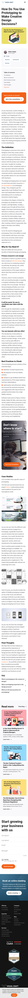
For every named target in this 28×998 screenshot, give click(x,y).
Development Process (19, 922)
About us (16, 907)
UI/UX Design (5, 919)
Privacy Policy (17, 913)
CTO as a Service (6, 936)
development (16, 59)
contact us (5, 662)
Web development (6, 915)
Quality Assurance (6, 921)
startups (7, 63)
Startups (16, 919)
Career (15, 911)
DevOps (3, 923)
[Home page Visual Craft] (7, 2)
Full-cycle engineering (7, 932)
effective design (17, 261)
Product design (5, 930)
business (8, 59)
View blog (21, 706)
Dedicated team (5, 934)
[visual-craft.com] (10, 986)
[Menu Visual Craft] (25, 2)
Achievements (17, 924)
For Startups (5, 907)
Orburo (8, 487)
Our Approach (17, 909)
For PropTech (5, 909)
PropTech (16, 920)
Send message (8, 866)
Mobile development (6, 918)
